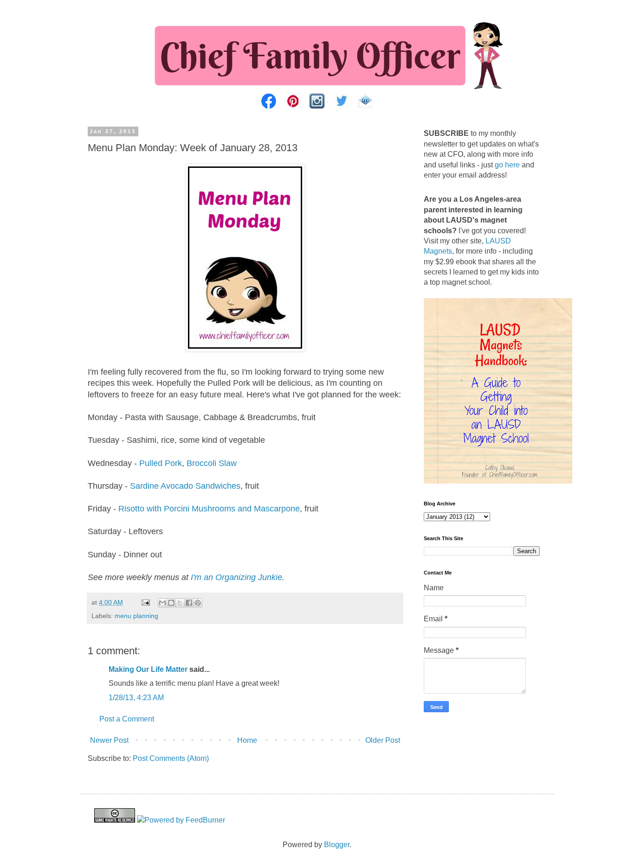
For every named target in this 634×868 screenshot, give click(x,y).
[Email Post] (145, 602)
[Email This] (162, 602)
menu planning (136, 615)
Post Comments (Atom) (171, 758)
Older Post (382, 740)
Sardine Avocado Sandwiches (185, 486)
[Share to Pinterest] (197, 602)
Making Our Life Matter (148, 669)
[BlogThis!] (171, 602)
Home (247, 740)
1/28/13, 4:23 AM (136, 698)
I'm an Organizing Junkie (236, 577)
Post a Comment (126, 719)
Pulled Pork (160, 463)
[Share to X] (180, 602)
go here (507, 165)
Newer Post (109, 740)
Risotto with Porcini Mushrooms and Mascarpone (209, 508)
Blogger (336, 845)
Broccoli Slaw (212, 463)
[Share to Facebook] (189, 602)
